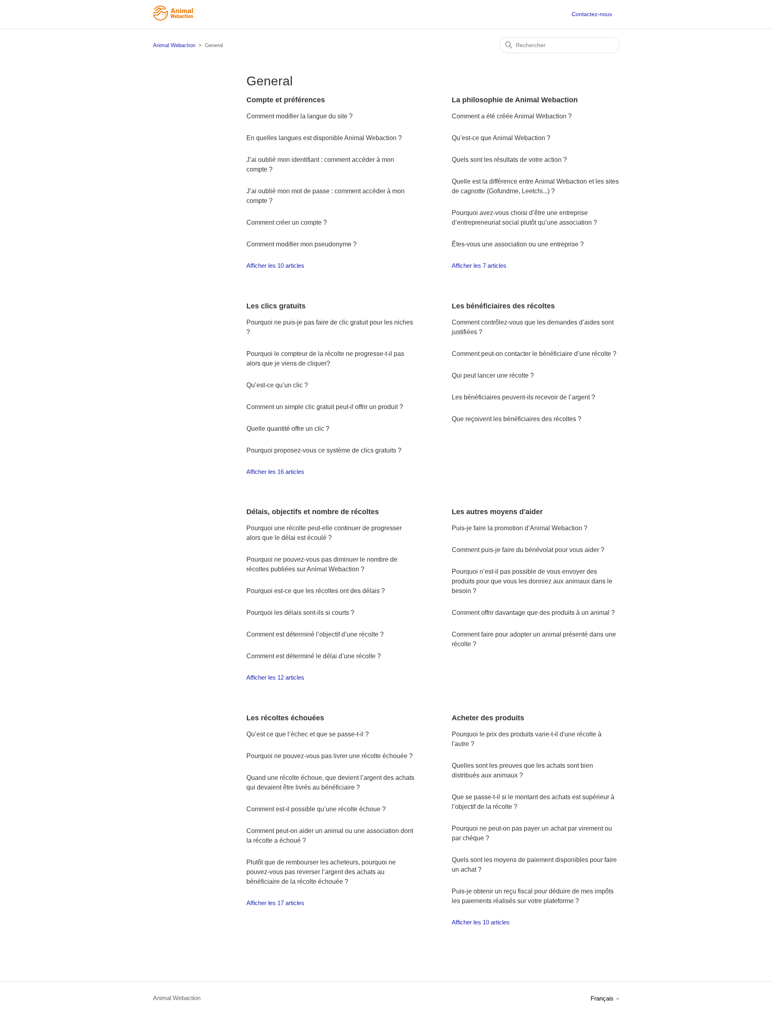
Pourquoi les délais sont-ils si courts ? (300, 612)
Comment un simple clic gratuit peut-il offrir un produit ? (324, 406)
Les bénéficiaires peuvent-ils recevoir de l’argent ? (523, 397)
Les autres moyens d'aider (497, 512)
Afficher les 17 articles (275, 902)
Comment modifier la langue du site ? (300, 116)
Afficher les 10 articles (275, 265)
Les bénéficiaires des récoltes (503, 306)
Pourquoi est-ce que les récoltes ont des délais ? (315, 590)
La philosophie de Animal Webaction (515, 100)
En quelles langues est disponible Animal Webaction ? (324, 137)
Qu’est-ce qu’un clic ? (277, 385)
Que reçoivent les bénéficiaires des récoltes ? (516, 419)
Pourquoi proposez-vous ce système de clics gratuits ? (323, 450)
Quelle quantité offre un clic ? (287, 428)
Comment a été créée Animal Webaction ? (512, 116)
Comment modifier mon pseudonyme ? (302, 244)
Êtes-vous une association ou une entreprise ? (518, 244)
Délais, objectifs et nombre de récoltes (312, 512)
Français (603, 998)
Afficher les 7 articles (479, 265)
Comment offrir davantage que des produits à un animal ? (533, 612)
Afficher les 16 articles (275, 471)
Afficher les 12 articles (275, 677)
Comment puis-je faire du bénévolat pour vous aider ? (528, 549)
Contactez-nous (592, 14)
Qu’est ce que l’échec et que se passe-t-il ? (307, 734)
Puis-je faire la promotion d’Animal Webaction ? (519, 528)
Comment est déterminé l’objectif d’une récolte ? (315, 634)
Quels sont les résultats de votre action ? (509, 159)
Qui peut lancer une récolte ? (493, 375)
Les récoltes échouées (285, 718)
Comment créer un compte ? (287, 222)
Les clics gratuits (276, 306)
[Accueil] (173, 18)
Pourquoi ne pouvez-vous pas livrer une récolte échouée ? (329, 755)
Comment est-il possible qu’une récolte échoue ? (316, 809)
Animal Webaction (174, 45)
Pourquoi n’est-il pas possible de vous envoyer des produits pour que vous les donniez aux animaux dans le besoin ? (532, 581)
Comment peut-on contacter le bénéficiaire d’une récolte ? (534, 353)
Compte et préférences (285, 100)
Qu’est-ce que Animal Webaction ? (501, 137)
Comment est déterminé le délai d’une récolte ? (313, 656)
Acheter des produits (488, 718)
